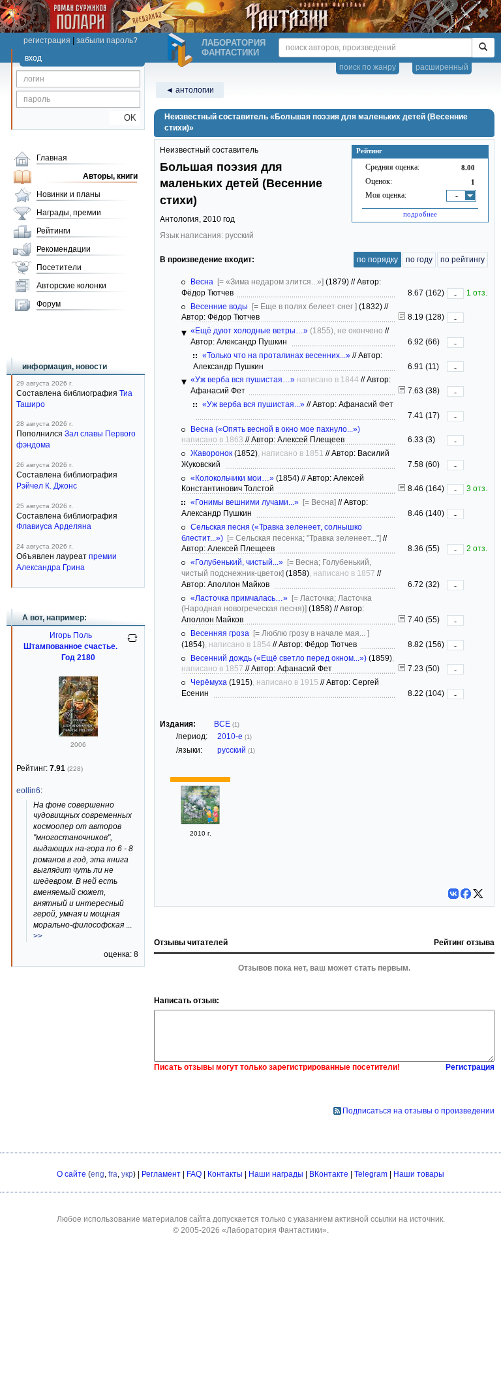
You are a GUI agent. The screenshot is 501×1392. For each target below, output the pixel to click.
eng (97, 1174)
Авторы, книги (110, 176)
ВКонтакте (328, 1174)
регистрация (46, 40)
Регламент (161, 1174)
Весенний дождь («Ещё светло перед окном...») (278, 658)
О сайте (71, 1174)
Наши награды (276, 1174)
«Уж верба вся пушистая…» (242, 379)
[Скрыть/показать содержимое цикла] (184, 333)
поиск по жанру (367, 67)
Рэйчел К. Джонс (46, 486)
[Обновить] (132, 643)
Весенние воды (219, 306)
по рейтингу (462, 259)
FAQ (194, 1174)
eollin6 (28, 790)
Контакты (225, 1174)
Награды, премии (69, 212)
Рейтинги (53, 230)
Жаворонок (211, 453)
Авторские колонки (71, 285)
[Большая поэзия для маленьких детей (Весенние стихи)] (200, 821)
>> (37, 936)
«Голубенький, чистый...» (236, 562)
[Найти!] (483, 47)
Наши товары (418, 1174)
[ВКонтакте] (453, 893)
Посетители (59, 267)
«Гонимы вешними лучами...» (244, 502)
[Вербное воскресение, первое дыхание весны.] (402, 390)
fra (112, 1174)
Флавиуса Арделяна (53, 526)
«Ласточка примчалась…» (239, 598)
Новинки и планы (68, 194)
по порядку (377, 259)
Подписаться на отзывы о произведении (418, 1110)
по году (419, 259)
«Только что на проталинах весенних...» (276, 355)
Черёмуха (208, 682)
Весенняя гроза (219, 633)
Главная (52, 157)
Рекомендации (64, 249)
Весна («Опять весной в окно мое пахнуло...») (275, 429)
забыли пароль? (107, 40)
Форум (49, 304)
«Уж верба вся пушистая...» (253, 404)
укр (127, 1174)
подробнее (420, 214)
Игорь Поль (71, 635)
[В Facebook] (466, 893)
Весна (201, 281)
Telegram (370, 1174)
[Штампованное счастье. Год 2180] (78, 733)
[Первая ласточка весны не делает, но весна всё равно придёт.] (402, 619)
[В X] (478, 893)
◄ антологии (190, 90)
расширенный (442, 67)
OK (125, 118)
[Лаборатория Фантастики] (182, 50)
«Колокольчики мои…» (232, 478)
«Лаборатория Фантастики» (274, 1230)
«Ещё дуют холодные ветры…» (249, 330)
